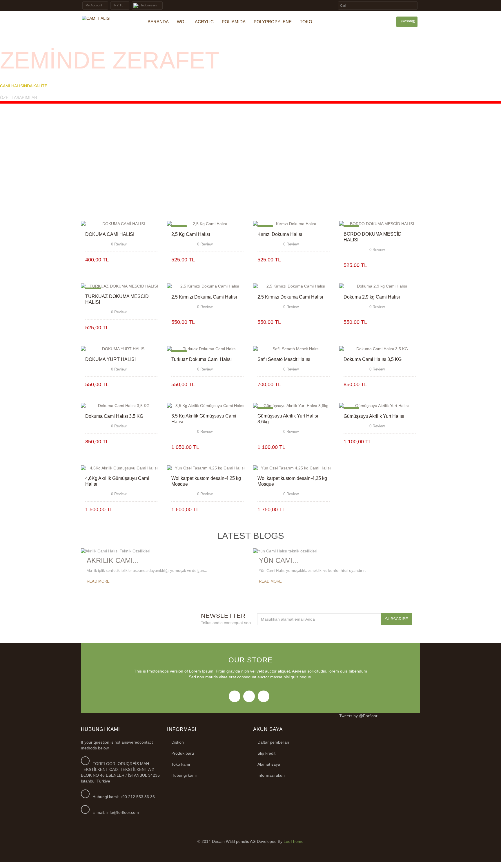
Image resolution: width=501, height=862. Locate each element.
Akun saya (268, 729)
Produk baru (182, 753)
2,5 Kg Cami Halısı (190, 234)
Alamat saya (268, 764)
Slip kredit (266, 753)
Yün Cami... (279, 560)
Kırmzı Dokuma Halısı (279, 234)
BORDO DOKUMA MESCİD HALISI (373, 237)
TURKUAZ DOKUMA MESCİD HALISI (117, 299)
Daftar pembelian (273, 742)
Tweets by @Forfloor (358, 715)
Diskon (177, 742)
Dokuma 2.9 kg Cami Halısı (372, 296)
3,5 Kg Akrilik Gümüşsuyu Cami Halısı (203, 418)
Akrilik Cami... (113, 560)
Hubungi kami (184, 775)
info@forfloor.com (122, 812)
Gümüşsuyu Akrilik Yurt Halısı (374, 416)
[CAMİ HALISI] (107, 18)
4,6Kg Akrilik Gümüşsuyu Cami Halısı (117, 481)
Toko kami (180, 764)
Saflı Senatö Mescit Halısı (283, 359)
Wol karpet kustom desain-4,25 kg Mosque (206, 481)
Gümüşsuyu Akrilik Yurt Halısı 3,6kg (287, 418)
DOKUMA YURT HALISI (110, 359)
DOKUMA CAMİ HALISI (109, 234)
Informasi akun (271, 775)
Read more (98, 581)
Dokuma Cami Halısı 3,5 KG (373, 359)
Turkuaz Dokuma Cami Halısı (201, 359)
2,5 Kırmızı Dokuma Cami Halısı (204, 296)
